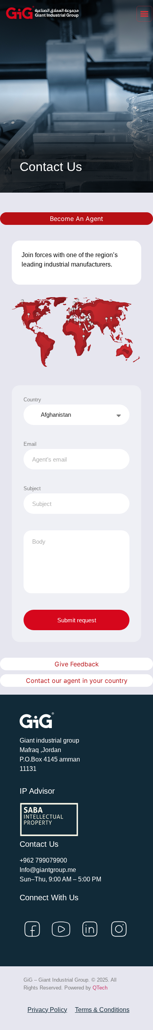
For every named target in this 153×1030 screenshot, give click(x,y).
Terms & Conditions (102, 1009)
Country (32, 399)
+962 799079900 (43, 860)
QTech (100, 988)
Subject (32, 488)
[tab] (76, 218)
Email (30, 444)
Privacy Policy (47, 1009)
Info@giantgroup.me (48, 869)
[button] (144, 14)
